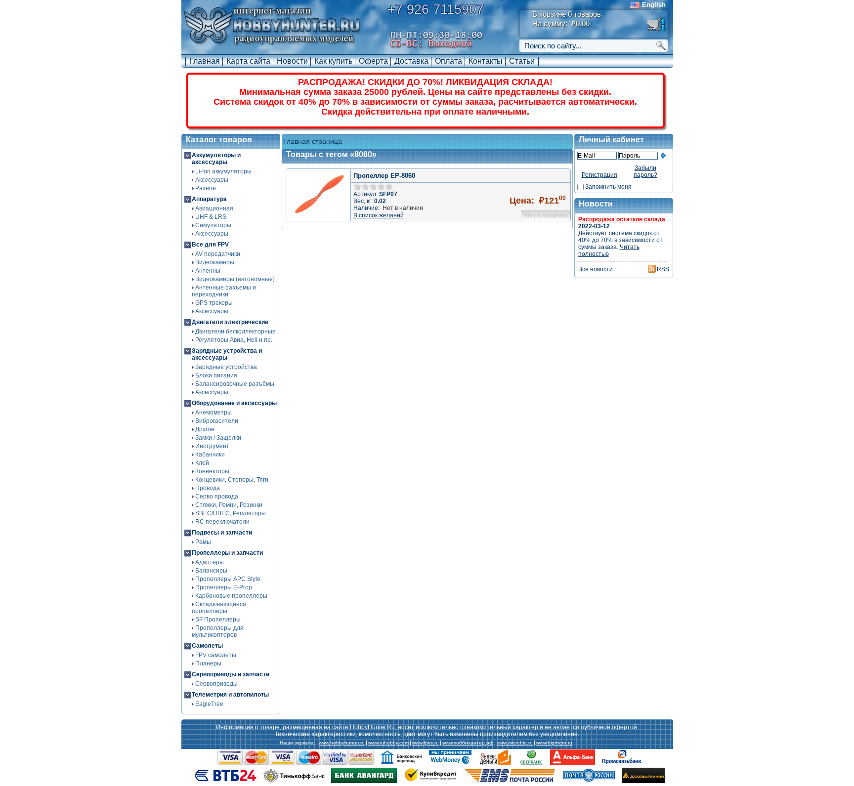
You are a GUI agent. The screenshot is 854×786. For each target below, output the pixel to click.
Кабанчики (210, 454)
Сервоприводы (216, 683)
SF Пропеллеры (218, 619)
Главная (204, 61)
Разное (205, 188)
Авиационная (214, 208)
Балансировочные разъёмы (234, 383)
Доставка (411, 61)
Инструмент (212, 446)
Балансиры (211, 570)
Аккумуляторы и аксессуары (216, 158)
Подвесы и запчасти (222, 532)
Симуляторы (213, 225)
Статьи (522, 61)
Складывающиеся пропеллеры (219, 608)
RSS (663, 269)
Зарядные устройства (226, 367)
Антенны (207, 270)
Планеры (208, 663)
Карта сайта (248, 61)
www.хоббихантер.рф (467, 743)
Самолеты (207, 645)
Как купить (333, 61)
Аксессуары (211, 179)
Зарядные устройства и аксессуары (227, 354)
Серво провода (216, 496)
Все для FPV (210, 244)
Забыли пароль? (645, 171)
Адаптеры (209, 562)
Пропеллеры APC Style (227, 579)
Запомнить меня (608, 186)
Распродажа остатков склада (621, 219)
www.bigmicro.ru (554, 743)
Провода (207, 488)
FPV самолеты (215, 655)
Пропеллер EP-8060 (384, 175)
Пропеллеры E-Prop (223, 587)
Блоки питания (216, 375)
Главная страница (312, 141)
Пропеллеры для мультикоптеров (218, 631)
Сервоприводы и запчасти (230, 674)
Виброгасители (216, 420)
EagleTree (209, 704)
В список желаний (378, 215)
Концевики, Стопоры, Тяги (231, 479)
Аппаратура (209, 199)
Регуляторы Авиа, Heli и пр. (233, 339)
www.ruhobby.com (388, 743)
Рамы (203, 541)
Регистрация (599, 174)
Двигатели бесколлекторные (235, 331)
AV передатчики (217, 253)
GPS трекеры (214, 302)
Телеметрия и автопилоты (230, 694)
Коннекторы (212, 471)
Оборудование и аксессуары (234, 403)
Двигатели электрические (230, 322)
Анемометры (213, 412)
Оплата (448, 61)
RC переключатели (222, 521)
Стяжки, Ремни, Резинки (228, 504)
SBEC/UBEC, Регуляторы (230, 513)
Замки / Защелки (218, 437)
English (654, 4)
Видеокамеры (214, 262)
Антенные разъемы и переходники (224, 291)
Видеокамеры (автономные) (235, 279)
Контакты (486, 61)
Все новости (595, 269)
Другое (204, 429)
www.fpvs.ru (425, 743)
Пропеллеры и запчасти (227, 552)
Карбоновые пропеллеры (231, 595)
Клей (202, 462)
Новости (292, 61)
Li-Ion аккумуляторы (223, 171)
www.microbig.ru (515, 743)
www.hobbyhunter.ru (342, 743)
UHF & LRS (210, 216)
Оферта (373, 61)
